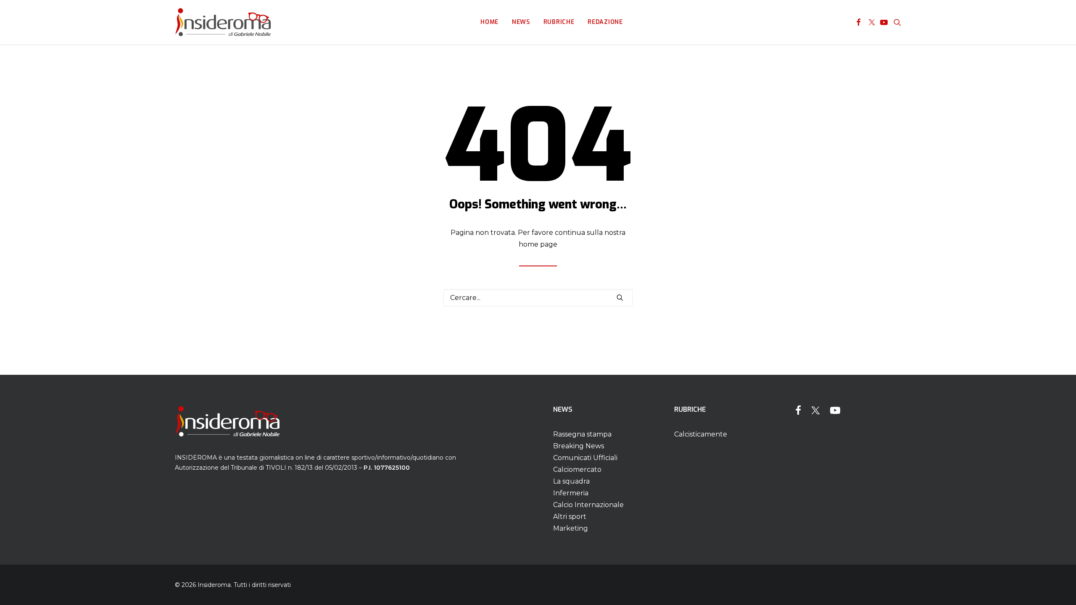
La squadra (571, 481)
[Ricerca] (538, 297)
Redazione (605, 22)
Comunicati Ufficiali (585, 458)
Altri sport (569, 517)
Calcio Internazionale (588, 505)
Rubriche (559, 22)
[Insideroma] (223, 22)
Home (489, 22)
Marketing (570, 528)
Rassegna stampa (582, 434)
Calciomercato (577, 469)
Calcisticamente (700, 434)
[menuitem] (489, 22)
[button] (858, 22)
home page (538, 244)
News (521, 22)
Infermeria (570, 493)
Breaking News (578, 446)
